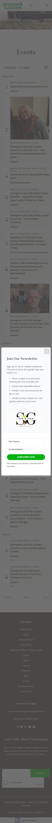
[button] (26, 419)
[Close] (47, 351)
